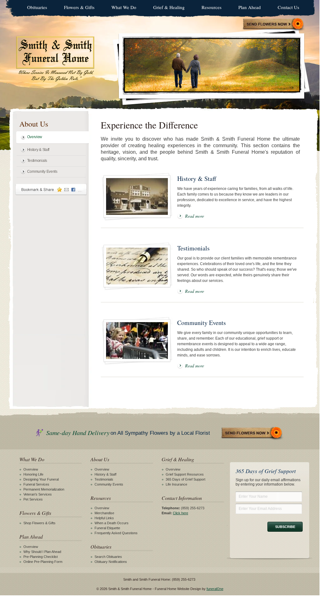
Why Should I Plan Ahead (42, 552)
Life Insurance (176, 484)
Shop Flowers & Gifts (39, 523)
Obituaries (37, 7)
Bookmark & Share (51, 189)
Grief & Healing (169, 7)
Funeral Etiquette (107, 528)
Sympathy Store (273, 24)
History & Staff (38, 150)
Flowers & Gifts (79, 7)
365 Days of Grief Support (185, 479)
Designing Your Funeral (41, 479)
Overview (34, 137)
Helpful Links (104, 518)
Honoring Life (33, 474)
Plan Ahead (249, 7)
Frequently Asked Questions (116, 533)
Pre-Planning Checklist (40, 557)
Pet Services (33, 499)
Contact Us (288, 7)
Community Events (42, 171)
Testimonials (37, 160)
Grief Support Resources (185, 474)
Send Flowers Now (252, 433)
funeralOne (215, 589)
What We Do (123, 7)
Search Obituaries (108, 557)
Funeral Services (36, 484)
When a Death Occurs (112, 523)
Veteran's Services (37, 494)
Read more (194, 216)
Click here (180, 513)
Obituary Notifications (111, 562)
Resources (212, 7)
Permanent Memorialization (43, 489)
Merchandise (104, 513)
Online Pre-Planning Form (42, 562)
